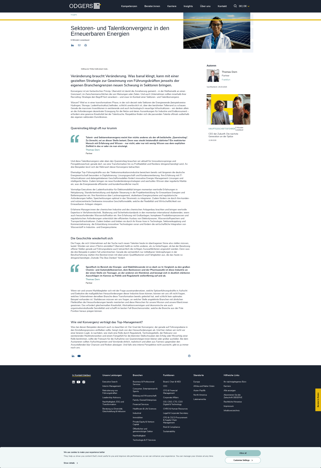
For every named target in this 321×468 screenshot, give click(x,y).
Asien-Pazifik (199, 391)
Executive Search (109, 382)
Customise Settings (241, 460)
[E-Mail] (79, 356)
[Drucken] (85, 46)
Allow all (242, 453)
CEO (165, 386)
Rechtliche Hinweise (233, 402)
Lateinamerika (199, 399)
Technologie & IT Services (144, 440)
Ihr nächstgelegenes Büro (235, 382)
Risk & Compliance (171, 427)
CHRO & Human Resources (175, 409)
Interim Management (111, 386)
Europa (196, 382)
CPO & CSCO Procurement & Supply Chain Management (175, 420)
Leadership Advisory (111, 398)
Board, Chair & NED (172, 382)
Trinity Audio (94, 69)
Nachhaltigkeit (139, 436)
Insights (74, 15)
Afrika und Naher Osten (203, 386)
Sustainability (169, 431)
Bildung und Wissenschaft (144, 396)
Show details (69, 463)
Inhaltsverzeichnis (232, 411)
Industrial (137, 413)
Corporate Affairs (171, 398)
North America (200, 395)
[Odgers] (85, 6)
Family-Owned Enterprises (144, 400)
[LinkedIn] (72, 46)
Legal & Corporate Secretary (175, 413)
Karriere (227, 386)
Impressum (229, 406)
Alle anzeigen (230, 391)
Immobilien (138, 418)
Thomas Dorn (229, 72)
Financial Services (141, 404)
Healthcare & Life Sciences (144, 409)
